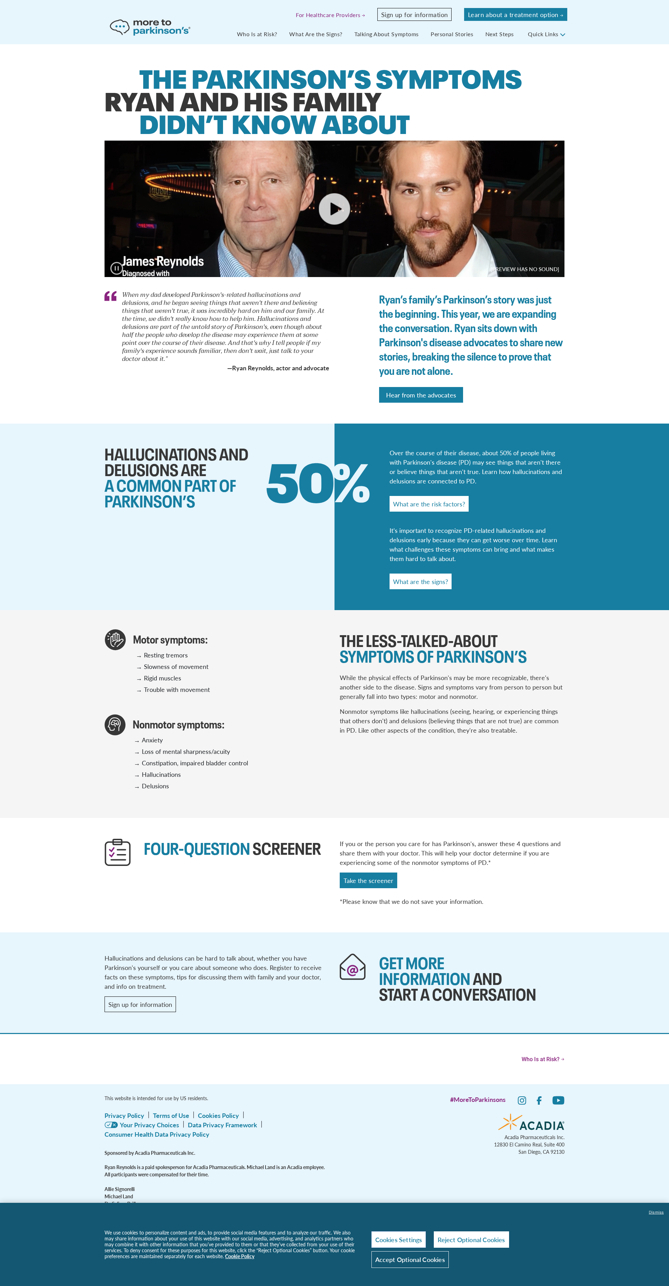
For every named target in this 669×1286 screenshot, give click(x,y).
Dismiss (656, 1212)
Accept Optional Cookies (410, 1259)
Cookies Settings (398, 1239)
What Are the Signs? (316, 34)
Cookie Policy (239, 1256)
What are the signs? (420, 581)
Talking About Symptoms (387, 34)
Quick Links (544, 34)
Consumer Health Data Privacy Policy (157, 1134)
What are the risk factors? (429, 503)
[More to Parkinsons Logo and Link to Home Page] (151, 27)
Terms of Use (171, 1115)
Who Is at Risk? (258, 34)
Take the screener (368, 880)
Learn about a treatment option (513, 14)
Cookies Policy (218, 1115)
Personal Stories (453, 34)
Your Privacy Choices (149, 1124)
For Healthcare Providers (328, 15)
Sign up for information (414, 14)
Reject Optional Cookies (471, 1239)
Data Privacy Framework (222, 1124)
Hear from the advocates (421, 394)
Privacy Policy (124, 1115)
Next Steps (500, 34)
